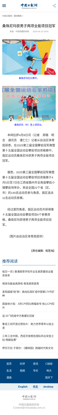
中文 (35, 386)
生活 (9, 370)
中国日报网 (7, 16)
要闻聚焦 (18, 16)
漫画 (9, 377)
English (23, 386)
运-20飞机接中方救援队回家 (18, 315)
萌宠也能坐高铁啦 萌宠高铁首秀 (20, 283)
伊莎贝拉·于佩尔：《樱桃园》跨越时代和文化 (27, 348)
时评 (22, 363)
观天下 (49, 377)
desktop (48, 386)
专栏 (35, 370)
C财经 (49, 363)
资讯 (35, 363)
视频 (22, 370)
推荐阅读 (10, 261)
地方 (49, 370)
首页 (9, 363)
